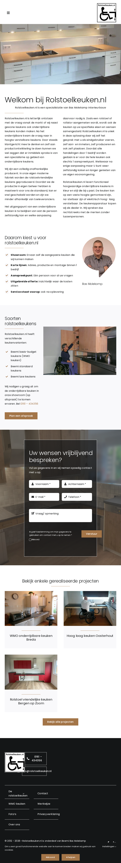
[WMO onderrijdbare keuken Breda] (31, 593)
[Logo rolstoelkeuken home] (106, 4)
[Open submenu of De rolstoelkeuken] (23, 793)
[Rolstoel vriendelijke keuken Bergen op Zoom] (31, 657)
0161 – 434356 (29, 404)
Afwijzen (70, 857)
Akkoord (36, 539)
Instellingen (108, 846)
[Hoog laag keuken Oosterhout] (90, 593)
